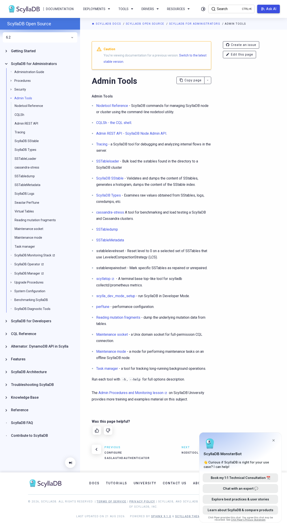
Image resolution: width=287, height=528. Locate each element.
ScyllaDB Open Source (145, 23)
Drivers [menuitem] (147, 9)
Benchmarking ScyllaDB (31, 300)
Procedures (22, 80)
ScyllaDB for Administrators (195, 23)
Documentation (60, 9)
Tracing (20, 132)
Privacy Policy (142, 501)
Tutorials (116, 483)
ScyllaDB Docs (108, 23)
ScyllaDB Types (25, 149)
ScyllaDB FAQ (22, 423)
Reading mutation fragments (35, 220)
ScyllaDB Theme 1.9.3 (193, 516)
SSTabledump (25, 176)
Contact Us (175, 483)
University (145, 483)
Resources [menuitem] (176, 9)
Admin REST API (26, 123)
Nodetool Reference (29, 106)
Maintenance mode (28, 237)
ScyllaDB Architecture (29, 372)
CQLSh (19, 115)
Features (18, 359)
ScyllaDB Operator (27, 264)
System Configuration (29, 291)
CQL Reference (23, 334)
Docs (94, 483)
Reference (19, 410)
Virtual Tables (24, 211)
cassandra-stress (27, 167)
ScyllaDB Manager (27, 273)
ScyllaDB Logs (24, 193)
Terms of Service (111, 501)
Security (20, 89)
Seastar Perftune (27, 202)
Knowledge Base (25, 397)
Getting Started (23, 51)
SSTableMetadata (27, 185)
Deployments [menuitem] (94, 9)
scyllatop (103, 279)
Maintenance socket (29, 229)
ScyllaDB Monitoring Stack (32, 255)
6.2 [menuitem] (8, 37)
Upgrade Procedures (28, 282)
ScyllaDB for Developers (31, 321)
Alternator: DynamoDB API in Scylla (39, 346)
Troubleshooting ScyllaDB (32, 385)
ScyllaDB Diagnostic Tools (32, 309)
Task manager (25, 246)
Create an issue (243, 45)
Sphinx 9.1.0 (161, 516)
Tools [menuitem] (123, 9)
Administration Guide (29, 72)
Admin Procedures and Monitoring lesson (130, 393)
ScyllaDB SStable (27, 141)
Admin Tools (23, 98)
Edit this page (242, 54)
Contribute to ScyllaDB (29, 435)
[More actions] (207, 80)
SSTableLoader (25, 158)
